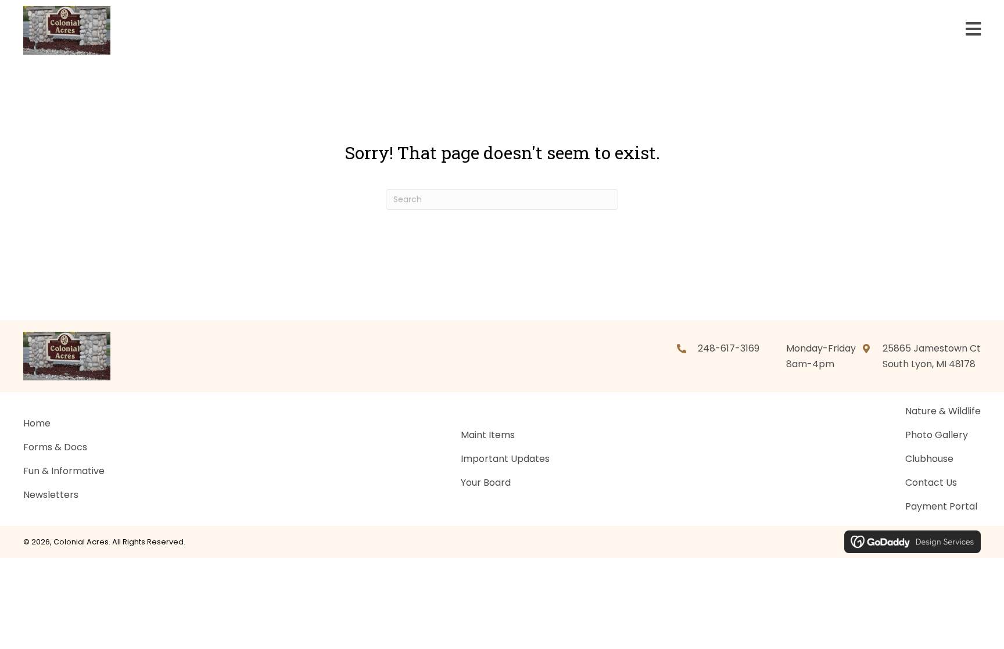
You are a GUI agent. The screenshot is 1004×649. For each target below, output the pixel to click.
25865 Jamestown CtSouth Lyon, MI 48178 (932, 356)
